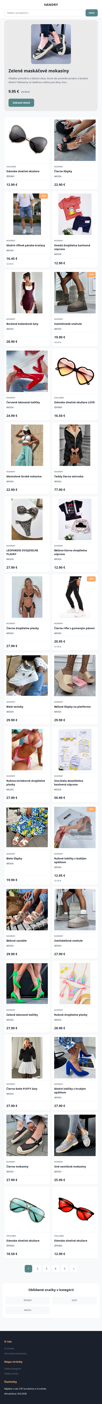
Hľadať (92, 13)
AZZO (74, 1300)
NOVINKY (58, 166)
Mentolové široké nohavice (24, 476)
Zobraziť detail (21, 102)
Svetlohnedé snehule (68, 324)
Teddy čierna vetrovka (68, 476)
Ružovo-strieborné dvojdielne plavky (25, 782)
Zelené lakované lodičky (22, 1015)
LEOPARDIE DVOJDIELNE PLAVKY (22, 552)
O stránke (9, 1348)
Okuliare (11, 166)
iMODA (57, 176)
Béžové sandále (16, 940)
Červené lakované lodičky (23, 402)
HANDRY (51, 4)
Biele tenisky (14, 706)
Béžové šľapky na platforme (72, 706)
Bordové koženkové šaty (22, 324)
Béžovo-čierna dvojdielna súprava (70, 552)
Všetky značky (11, 1373)
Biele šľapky (14, 858)
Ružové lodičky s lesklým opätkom (70, 860)
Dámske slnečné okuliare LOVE (74, 402)
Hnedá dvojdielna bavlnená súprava (72, 247)
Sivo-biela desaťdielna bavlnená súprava (68, 782)
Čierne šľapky (63, 171)
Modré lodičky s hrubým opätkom (70, 1090)
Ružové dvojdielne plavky (70, 1015)
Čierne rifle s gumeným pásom (74, 628)
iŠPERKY (10, 176)
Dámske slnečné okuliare (22, 171)
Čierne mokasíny (17, 1166)
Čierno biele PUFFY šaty (21, 1088)
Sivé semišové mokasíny (70, 1166)
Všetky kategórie (12, 1368)
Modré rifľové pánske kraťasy (25, 245)
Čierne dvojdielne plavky (22, 628)
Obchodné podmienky (15, 1353)
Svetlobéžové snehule (68, 940)
